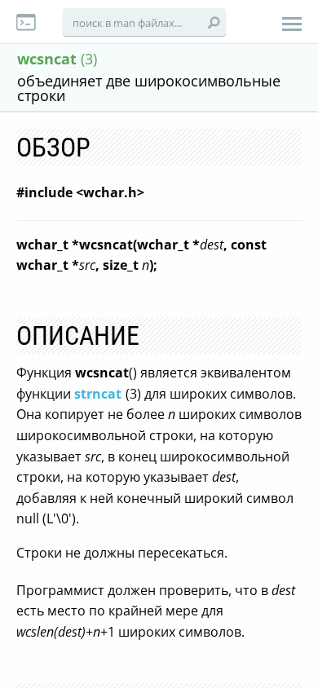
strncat (97, 394)
